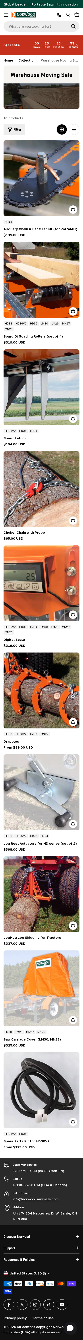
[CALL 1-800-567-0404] (59, 14)
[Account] (68, 14)
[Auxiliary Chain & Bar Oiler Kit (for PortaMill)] (41, 178)
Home (8, 60)
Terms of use (43, 1318)
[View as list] (74, 129)
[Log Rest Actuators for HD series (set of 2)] (41, 792)
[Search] (73, 26)
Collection (27, 60)
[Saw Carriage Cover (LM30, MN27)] (41, 988)
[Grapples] (41, 690)
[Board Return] (41, 387)
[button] (6, 45)
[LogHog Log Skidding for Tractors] (41, 894)
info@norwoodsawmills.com (35, 1199)
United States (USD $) (28, 1273)
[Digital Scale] (41, 583)
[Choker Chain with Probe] (41, 489)
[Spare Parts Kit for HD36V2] (41, 1090)
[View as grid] (61, 129)
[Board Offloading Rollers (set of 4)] (41, 280)
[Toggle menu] (6, 14)
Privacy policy (15, 1318)
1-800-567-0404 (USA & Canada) (39, 1185)
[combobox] (41, 26)
